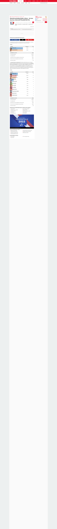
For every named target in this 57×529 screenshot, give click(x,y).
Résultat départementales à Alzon (27, 130)
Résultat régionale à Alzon (14, 131)
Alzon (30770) (12, 136)
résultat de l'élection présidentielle (15, 62)
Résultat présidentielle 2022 (15, 16)
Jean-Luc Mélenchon (15, 75)
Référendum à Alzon (25, 132)
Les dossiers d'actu (38, 20)
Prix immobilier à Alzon (26, 136)
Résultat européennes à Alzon (27, 131)
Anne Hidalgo (14, 87)
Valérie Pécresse (14, 81)
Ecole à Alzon (12, 137)
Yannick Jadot (14, 83)
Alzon (23, 29)
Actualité (37, 18)
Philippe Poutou (14, 89)
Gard (23, 16)
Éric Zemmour (14, 79)
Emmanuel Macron (14, 49)
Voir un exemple (45, 18)
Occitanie (21, 16)
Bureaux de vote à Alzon (14, 130)
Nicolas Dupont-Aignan (15, 91)
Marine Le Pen (14, 73)
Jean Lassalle (14, 85)
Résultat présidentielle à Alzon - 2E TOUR (15, 29)
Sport (36, 19)
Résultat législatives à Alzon (14, 133)
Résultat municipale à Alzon (14, 132)
